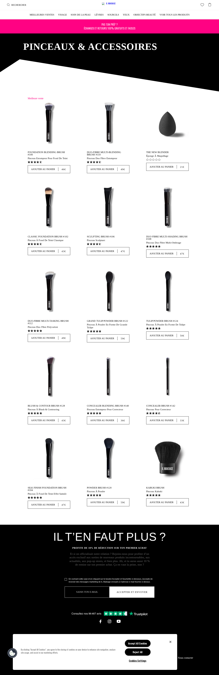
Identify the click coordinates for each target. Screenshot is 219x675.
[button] (12, 653)
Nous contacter (185, 657)
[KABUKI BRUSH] (167, 458)
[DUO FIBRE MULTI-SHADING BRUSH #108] (167, 207)
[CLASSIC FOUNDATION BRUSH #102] (49, 207)
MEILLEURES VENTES (42, 14)
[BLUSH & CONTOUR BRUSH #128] (49, 376)
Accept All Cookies (137, 643)
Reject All (137, 652)
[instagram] (109, 621)
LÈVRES (99, 14)
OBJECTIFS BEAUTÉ (144, 14)
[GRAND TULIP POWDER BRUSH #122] (108, 291)
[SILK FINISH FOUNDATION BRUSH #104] (49, 458)
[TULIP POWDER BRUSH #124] (167, 291)
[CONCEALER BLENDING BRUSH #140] (108, 376)
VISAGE (62, 14)
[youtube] (118, 621)
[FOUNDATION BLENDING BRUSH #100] (49, 123)
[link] (35, 162)
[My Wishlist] (202, 5)
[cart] (209, 3)
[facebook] (100, 621)
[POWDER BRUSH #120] (108, 458)
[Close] (170, 641)
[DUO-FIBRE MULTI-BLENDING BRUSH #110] (108, 123)
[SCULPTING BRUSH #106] (108, 207)
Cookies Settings (137, 660)
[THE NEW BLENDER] (167, 123)
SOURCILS (113, 14)
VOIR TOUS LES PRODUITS (175, 14)
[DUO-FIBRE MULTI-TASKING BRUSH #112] (49, 291)
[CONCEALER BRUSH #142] (167, 376)
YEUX (126, 14)
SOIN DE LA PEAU (81, 14)
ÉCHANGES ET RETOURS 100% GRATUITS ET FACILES (109, 26)
